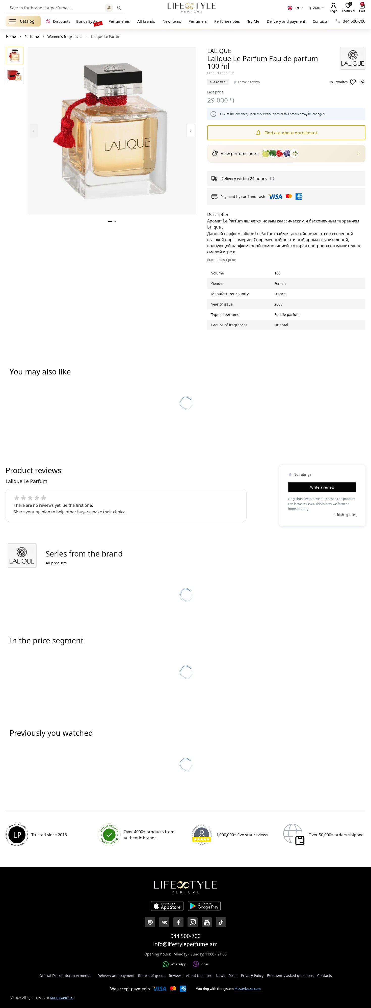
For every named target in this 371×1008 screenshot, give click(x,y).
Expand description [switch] (221, 259)
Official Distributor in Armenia (64, 975)
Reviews (175, 975)
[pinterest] (150, 922)
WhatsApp (178, 964)
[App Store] (167, 907)
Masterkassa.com (247, 988)
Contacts (320, 21)
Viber (204, 964)
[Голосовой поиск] (108, 8)
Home (11, 36)
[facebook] (178, 922)
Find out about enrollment (290, 133)
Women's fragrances (64, 36)
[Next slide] (190, 131)
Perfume (31, 36)
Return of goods (151, 975)
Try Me (253, 21)
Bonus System (88, 21)
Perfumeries (119, 21)
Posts (233, 975)
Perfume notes (227, 21)
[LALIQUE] (352, 58)
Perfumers (198, 21)
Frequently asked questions (290, 975)
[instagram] (193, 922)
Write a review (322, 487)
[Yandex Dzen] (221, 922)
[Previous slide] (34, 131)
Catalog (27, 21)
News (220, 975)
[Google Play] (204, 907)
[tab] (110, 221)
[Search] (119, 8)
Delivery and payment (286, 21)
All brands (146, 21)
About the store (199, 975)
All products (56, 562)
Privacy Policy (252, 975)
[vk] (164, 922)
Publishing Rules (345, 515)
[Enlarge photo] (112, 131)
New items (172, 21)
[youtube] (207, 922)
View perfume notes (240, 153)
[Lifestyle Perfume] (192, 7)
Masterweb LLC (61, 997)
